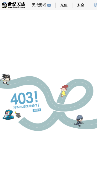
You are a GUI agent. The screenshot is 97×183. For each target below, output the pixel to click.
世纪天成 (13, 5)
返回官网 (37, 110)
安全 (80, 5)
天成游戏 (39, 5)
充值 (64, 5)
